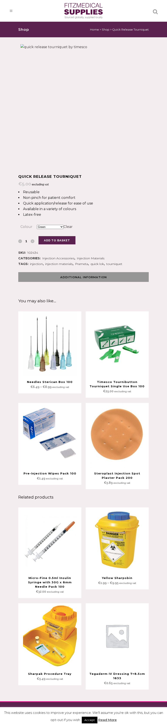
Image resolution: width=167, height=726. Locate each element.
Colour (26, 227)
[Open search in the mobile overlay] (83, 15)
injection (36, 264)
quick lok (97, 264)
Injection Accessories (58, 258)
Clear (68, 227)
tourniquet (114, 264)
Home (94, 29)
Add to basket (57, 240)
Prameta (81, 264)
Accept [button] (89, 720)
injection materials (59, 264)
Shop (105, 29)
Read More (107, 720)
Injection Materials (90, 258)
